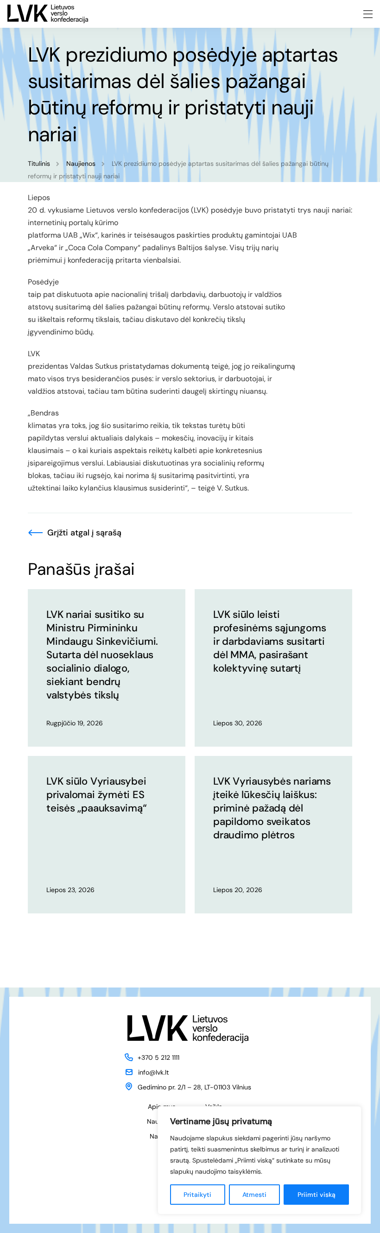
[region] (259, 1160)
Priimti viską (317, 1194)
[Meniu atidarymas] (368, 14)
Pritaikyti (197, 1194)
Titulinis (39, 163)
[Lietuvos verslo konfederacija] (47, 14)
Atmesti (254, 1194)
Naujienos (80, 163)
